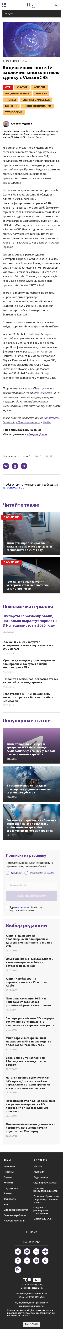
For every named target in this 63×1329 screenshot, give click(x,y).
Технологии (10, 1199)
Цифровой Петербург (16, 1210)
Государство (11, 1188)
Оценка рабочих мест (45, 1183)
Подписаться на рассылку (31, 896)
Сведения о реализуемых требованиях (40, 1210)
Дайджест (16, 873)
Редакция (38, 1172)
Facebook (9, 422)
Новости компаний (14, 1221)
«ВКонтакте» (51, 418)
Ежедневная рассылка (42, 873)
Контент (8, 1183)
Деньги (8, 1177)
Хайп (6, 1204)
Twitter (47, 422)
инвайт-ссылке (42, 393)
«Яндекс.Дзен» (37, 434)
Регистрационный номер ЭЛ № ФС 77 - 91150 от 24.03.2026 (31, 1295)
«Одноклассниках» (28, 422)
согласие (21, 907)
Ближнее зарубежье (15, 1215)
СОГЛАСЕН (31, 1324)
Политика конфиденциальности (45, 1190)
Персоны (9, 1172)
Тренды (8, 1193)
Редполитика (40, 1177)
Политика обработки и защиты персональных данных (46, 1199)
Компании (9, 1166)
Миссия (37, 1166)
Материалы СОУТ (43, 1219)
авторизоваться (13, 487)
